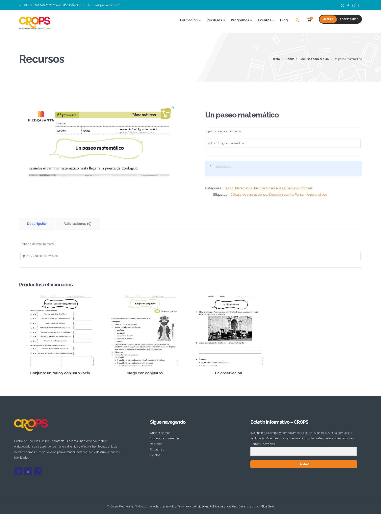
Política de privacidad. (224, 506)
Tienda (289, 59)
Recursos (156, 444)
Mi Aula (328, 19)
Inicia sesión (223, 166)
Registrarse (349, 19)
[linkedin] (38, 471)
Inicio (276, 59)
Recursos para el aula (314, 59)
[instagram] (28, 471)
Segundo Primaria (300, 188)
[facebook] (18, 471)
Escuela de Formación (164, 438)
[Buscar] (297, 20)
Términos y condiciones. (193, 506)
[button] (173, 109)
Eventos (155, 455)
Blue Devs (267, 506)
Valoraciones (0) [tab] (77, 224)
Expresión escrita (280, 194)
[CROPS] (34, 22)
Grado (229, 188)
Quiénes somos (160, 432)
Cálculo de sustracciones (248, 194)
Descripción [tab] (37, 224)
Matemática (244, 188)
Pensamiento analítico (311, 194)
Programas (157, 449)
